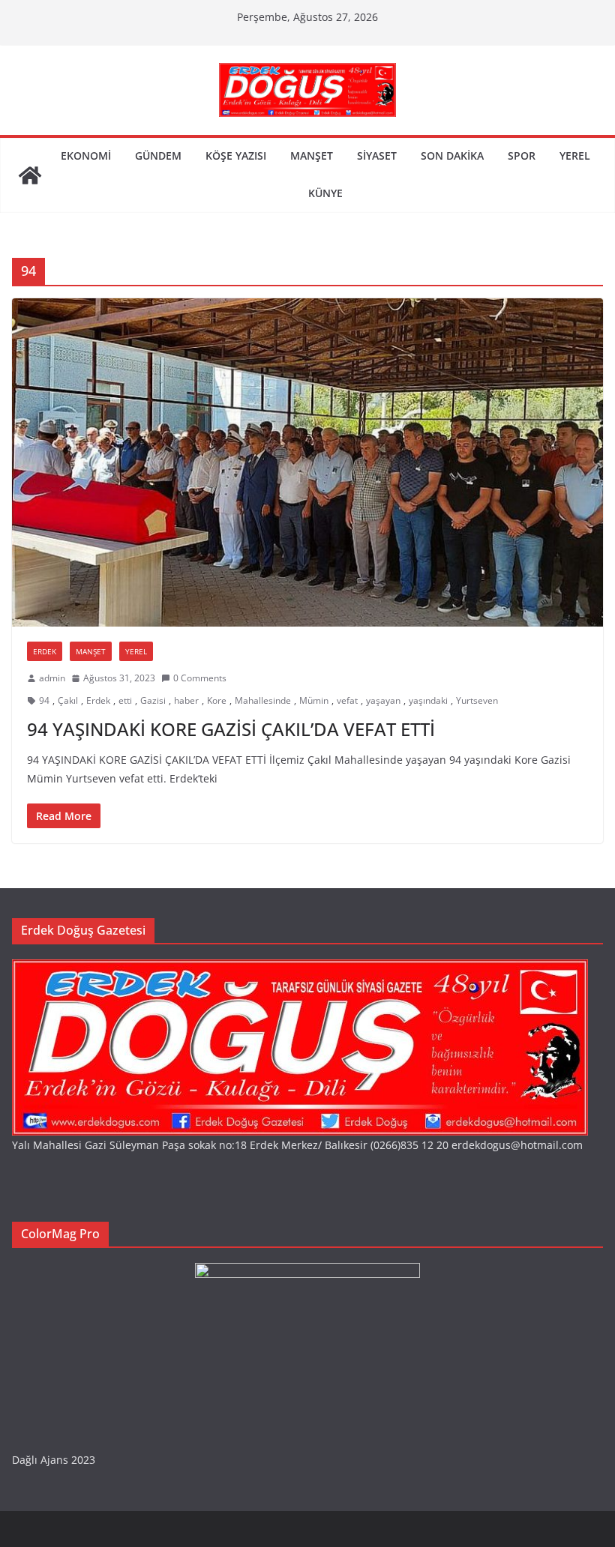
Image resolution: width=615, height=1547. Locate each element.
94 (44, 700)
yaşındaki (428, 700)
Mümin (313, 700)
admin (52, 678)
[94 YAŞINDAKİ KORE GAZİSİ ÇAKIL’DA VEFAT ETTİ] (307, 462)
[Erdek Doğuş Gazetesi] (30, 175)
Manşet (311, 155)
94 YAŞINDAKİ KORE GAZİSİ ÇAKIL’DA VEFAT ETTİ (231, 729)
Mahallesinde (263, 700)
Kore (216, 700)
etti (125, 700)
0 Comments (199, 678)
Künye (325, 193)
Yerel (575, 155)
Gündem (158, 155)
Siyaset (377, 155)
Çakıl (68, 700)
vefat (347, 700)
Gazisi (153, 700)
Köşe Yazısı (236, 155)
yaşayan (383, 700)
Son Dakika (452, 155)
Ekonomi (86, 155)
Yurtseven (477, 700)
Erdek (44, 651)
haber (186, 700)
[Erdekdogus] (300, 969)
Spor (522, 155)
